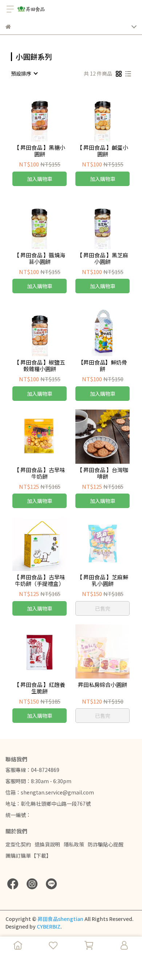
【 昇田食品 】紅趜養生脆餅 (39, 688)
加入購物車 (39, 178)
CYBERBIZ (48, 926)
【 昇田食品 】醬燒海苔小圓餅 (39, 258)
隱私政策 (74, 844)
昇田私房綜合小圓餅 (102, 684)
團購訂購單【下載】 (28, 855)
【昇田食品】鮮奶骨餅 (102, 365)
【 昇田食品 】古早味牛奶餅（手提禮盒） (39, 580)
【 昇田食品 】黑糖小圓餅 (39, 150)
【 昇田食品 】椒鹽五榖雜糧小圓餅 (39, 365)
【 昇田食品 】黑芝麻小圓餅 (102, 258)
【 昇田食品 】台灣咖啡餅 (102, 473)
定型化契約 (18, 844)
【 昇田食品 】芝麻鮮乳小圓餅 (102, 580)
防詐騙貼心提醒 (105, 844)
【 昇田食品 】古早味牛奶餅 (39, 473)
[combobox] (24, 73)
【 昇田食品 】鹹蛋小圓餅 (102, 150)
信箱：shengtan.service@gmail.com (49, 792)
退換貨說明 (47, 844)
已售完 (102, 608)
